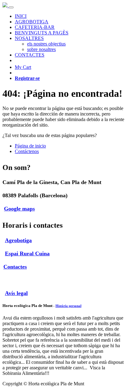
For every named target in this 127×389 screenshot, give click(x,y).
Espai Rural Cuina (27, 253)
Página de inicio (30, 145)
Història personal (68, 306)
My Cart (23, 67)
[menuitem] (21, 16)
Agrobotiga (18, 240)
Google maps (19, 209)
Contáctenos (27, 151)
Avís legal (16, 293)
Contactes (15, 267)
